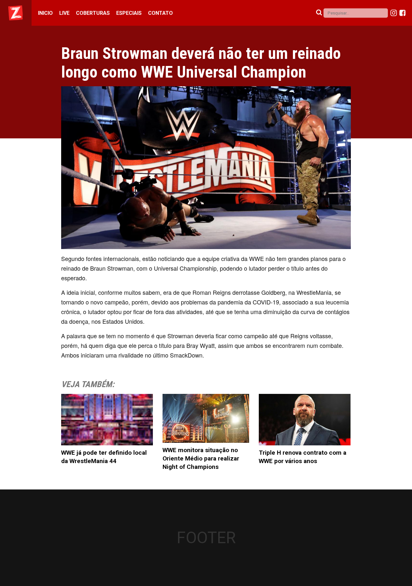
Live (64, 13)
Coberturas (93, 13)
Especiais (129, 13)
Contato (160, 13)
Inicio (45, 13)
